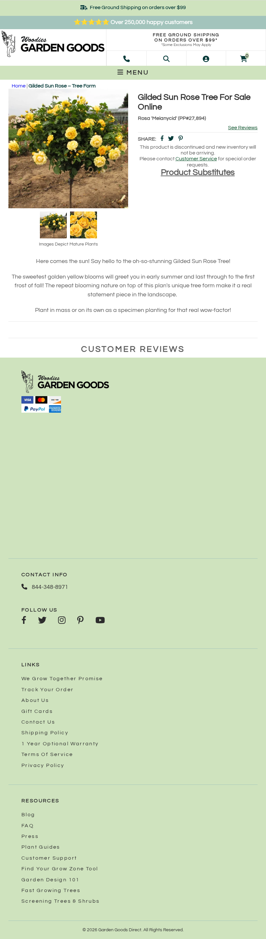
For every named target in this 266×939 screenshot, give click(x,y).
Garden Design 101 (50, 879)
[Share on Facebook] (161, 139)
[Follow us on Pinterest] (80, 621)
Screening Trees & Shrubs (60, 901)
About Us (35, 700)
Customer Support (49, 858)
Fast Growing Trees (50, 890)
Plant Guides (40, 847)
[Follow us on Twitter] (42, 621)
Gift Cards (37, 711)
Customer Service (196, 158)
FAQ (27, 825)
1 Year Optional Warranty (60, 743)
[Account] (206, 58)
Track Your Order (47, 689)
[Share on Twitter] (171, 139)
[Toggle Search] (166, 58)
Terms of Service (47, 754)
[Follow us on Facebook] (23, 621)
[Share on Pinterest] (180, 139)
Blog (28, 814)
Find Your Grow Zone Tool (59, 868)
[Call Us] (126, 58)
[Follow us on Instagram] (62, 621)
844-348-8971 (49, 587)
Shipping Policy (44, 732)
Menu (136, 72)
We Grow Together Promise (62, 678)
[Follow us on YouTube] (100, 621)
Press (30, 836)
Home (19, 85)
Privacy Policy (43, 765)
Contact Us (38, 722)
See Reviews (243, 127)
